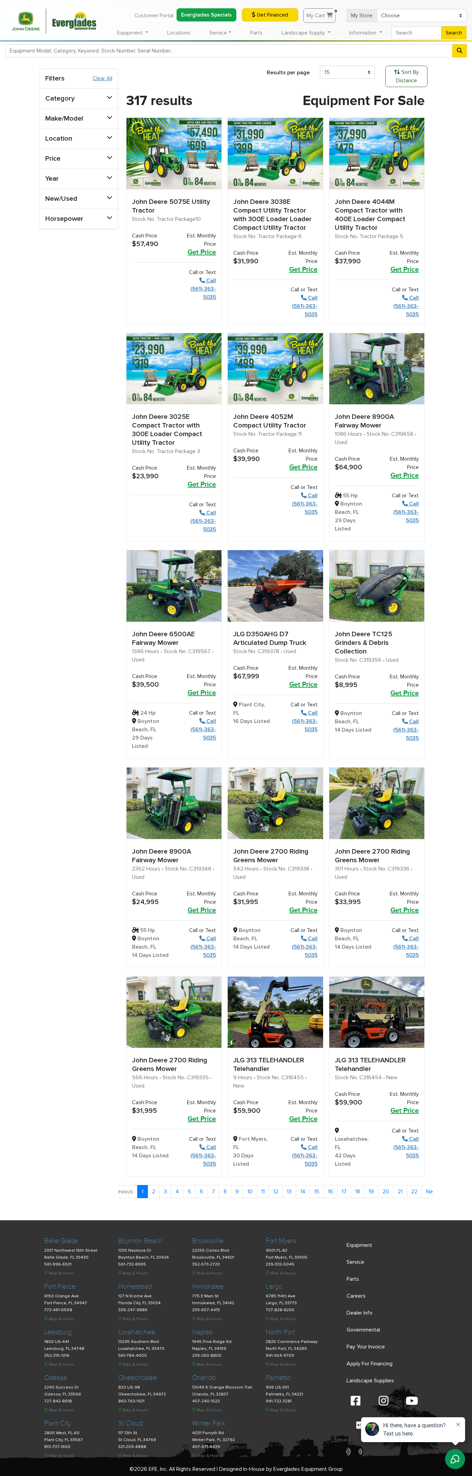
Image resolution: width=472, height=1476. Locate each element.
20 (386, 1191)
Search (454, 32)
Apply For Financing (370, 1363)
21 (400, 1191)
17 (344, 1191)
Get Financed (271, 14)
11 (263, 1191)
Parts (256, 32)
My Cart (321, 14)
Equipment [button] (130, 32)
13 (289, 1191)
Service (355, 1262)
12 (275, 1191)
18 (357, 1191)
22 (414, 1191)
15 (316, 1191)
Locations (178, 32)
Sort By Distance (407, 76)
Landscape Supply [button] (304, 32)
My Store (361, 15)
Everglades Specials (206, 14)
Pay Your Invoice (366, 1346)
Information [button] (363, 32)
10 (250, 1191)
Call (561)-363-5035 (203, 289)
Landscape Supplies (370, 1380)
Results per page (288, 72)
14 (302, 1191)
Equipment (359, 1245)
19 (371, 1191)
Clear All (102, 78)
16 (330, 1191)
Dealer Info (359, 1312)
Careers (356, 1295)
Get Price (202, 252)
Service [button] (218, 32)
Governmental (363, 1329)
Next (432, 1191)
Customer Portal (153, 15)
